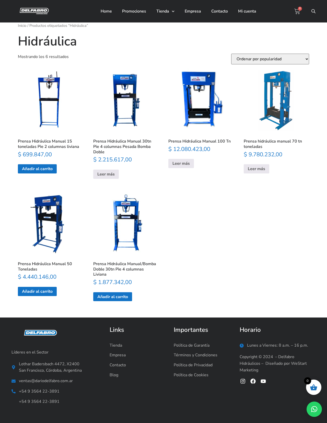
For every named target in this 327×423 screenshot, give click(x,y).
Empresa (193, 11)
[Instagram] (243, 381)
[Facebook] (253, 381)
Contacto (219, 11)
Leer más (106, 174)
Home (106, 11)
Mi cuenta (247, 11)
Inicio (22, 25)
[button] (314, 409)
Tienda (162, 11)
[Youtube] (263, 381)
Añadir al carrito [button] (37, 169)
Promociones (134, 11)
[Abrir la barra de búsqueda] (314, 11)
